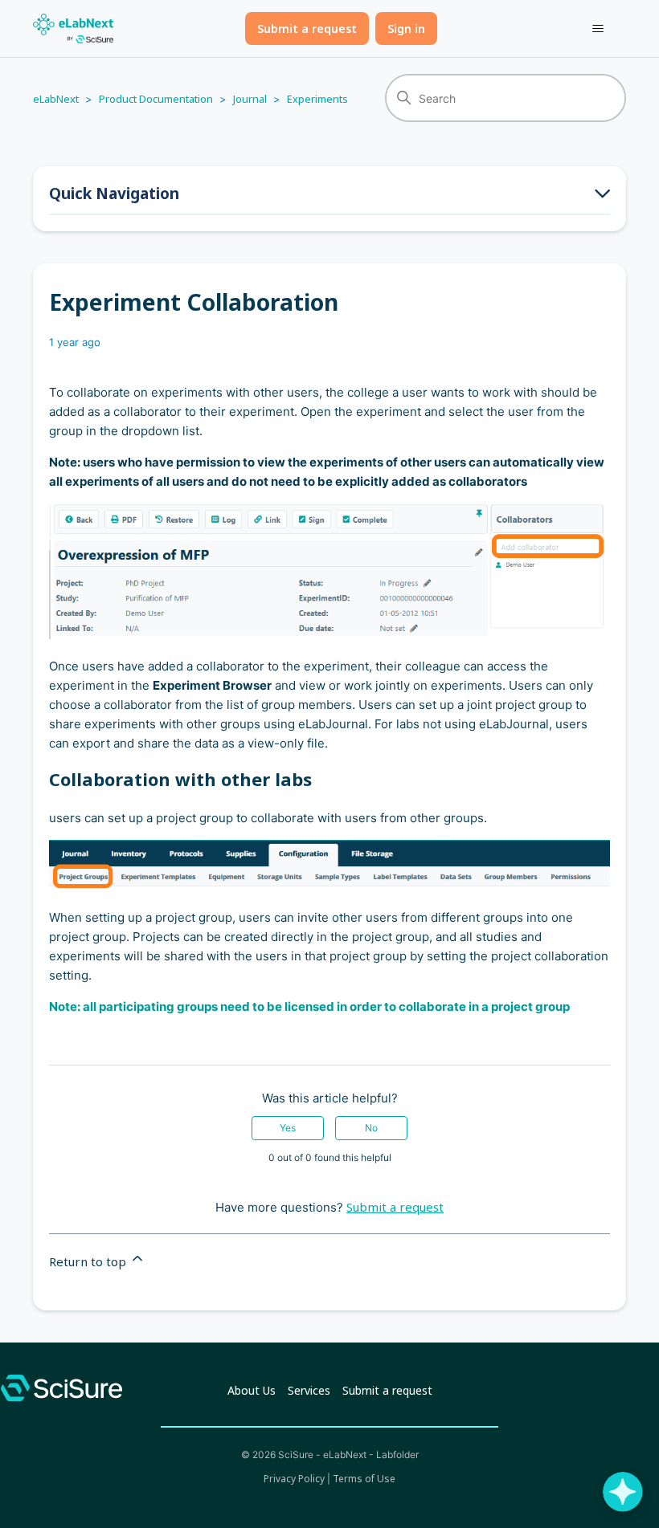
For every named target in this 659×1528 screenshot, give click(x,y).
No (371, 1128)
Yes (288, 1128)
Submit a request (307, 28)
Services (309, 1390)
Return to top (89, 1261)
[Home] (73, 28)
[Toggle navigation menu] (597, 29)
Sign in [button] (406, 28)
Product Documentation (156, 99)
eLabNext (56, 99)
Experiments (317, 99)
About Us (251, 1390)
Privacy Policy (294, 1478)
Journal (250, 99)
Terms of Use (364, 1478)
